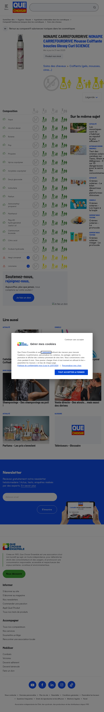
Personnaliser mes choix (71, 366)
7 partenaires (46, 352)
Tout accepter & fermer (71, 372)
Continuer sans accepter (74, 340)
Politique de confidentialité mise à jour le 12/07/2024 (37, 366)
